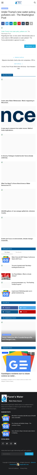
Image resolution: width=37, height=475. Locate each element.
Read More (29, 46)
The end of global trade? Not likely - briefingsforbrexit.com (22, 266)
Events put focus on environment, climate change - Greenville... (17, 239)
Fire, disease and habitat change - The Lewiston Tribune (21, 424)
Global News (5, 8)
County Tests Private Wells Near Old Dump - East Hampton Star (18, 67)
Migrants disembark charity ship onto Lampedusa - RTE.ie (18, 60)
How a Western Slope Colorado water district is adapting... (23, 431)
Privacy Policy (23, 468)
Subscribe (29, 454)
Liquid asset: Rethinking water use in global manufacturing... (22, 292)
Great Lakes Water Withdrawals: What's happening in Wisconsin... (17, 101)
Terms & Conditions (14, 468)
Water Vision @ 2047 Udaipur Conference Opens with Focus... (23, 258)
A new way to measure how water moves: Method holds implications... (17, 129)
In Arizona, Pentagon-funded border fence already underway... (17, 157)
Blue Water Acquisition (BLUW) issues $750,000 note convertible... (24, 416)
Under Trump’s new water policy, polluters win (14, 31)
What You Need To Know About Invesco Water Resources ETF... (15, 184)
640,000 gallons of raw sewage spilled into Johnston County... (18, 212)
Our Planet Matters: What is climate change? (21, 275)
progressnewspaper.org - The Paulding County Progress (23, 283)
